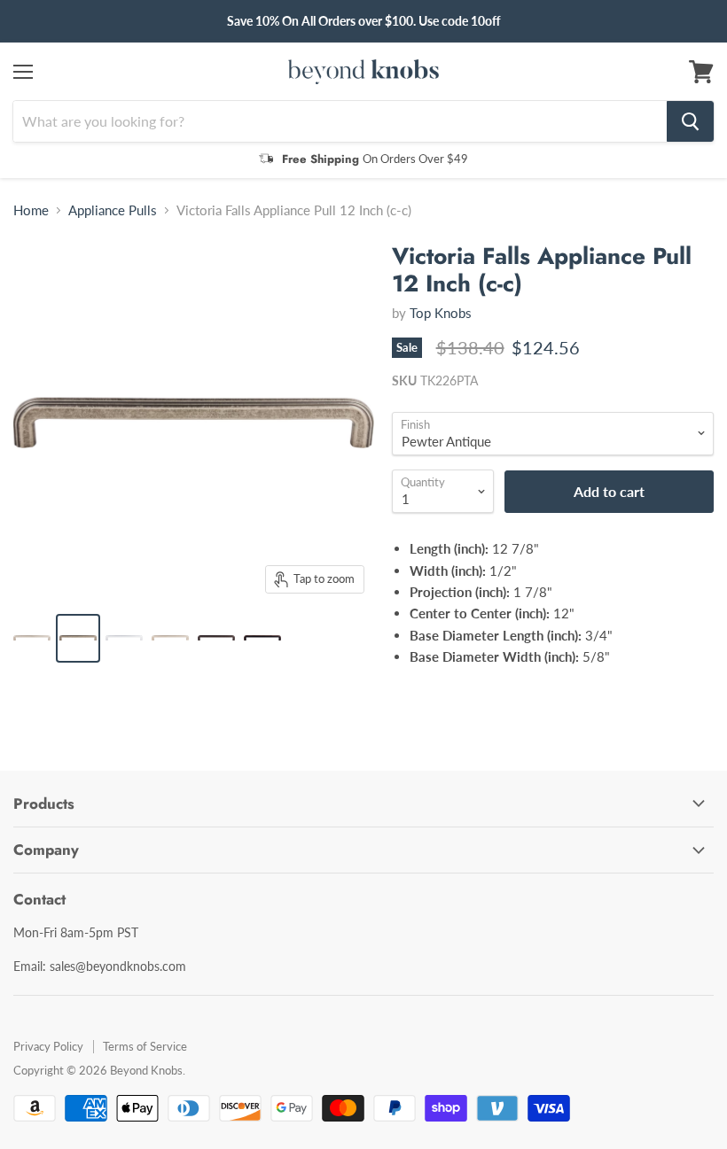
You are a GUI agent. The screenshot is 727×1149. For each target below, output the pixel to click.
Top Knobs (441, 313)
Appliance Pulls (112, 210)
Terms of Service (145, 1046)
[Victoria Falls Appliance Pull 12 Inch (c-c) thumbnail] (32, 638)
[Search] (690, 121)
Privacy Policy (48, 1046)
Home (31, 210)
